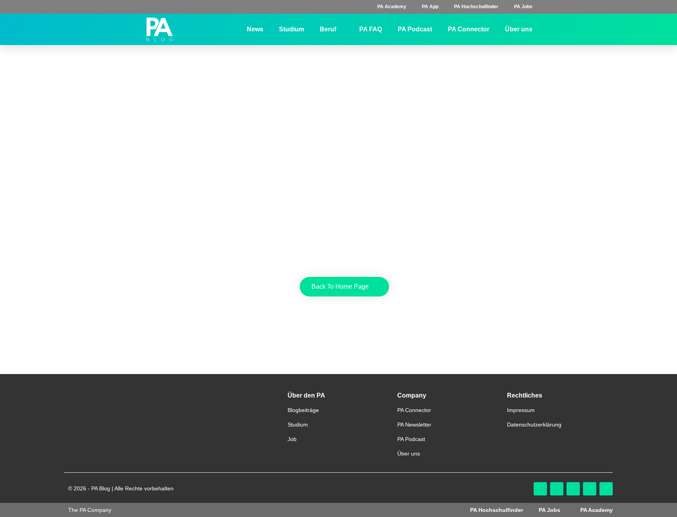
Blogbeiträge (303, 410)
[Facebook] (573, 488)
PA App (430, 6)
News (255, 29)
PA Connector (468, 29)
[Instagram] (540, 488)
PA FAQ (370, 29)
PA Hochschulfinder (476, 6)
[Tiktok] (556, 488)
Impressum (521, 410)
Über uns (518, 29)
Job (292, 439)
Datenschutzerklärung (534, 424)
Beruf (328, 29)
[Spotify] (606, 488)
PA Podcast (415, 29)
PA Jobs (523, 6)
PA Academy (391, 6)
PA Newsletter (414, 424)
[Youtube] (589, 488)
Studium (291, 29)
